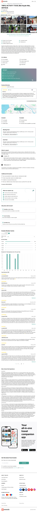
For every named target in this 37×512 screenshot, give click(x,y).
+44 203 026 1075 (22, 485)
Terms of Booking (4, 505)
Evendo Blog (3, 479)
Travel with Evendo (4, 477)
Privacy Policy (21, 467)
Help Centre (21, 494)
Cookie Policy (15, 467)
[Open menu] (35, 1)
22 (21, 363)
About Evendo (21, 477)
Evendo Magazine (4, 481)
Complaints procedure (22, 496)
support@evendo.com (23, 487)
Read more (34, 361)
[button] (2, 24)
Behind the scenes (22, 479)
